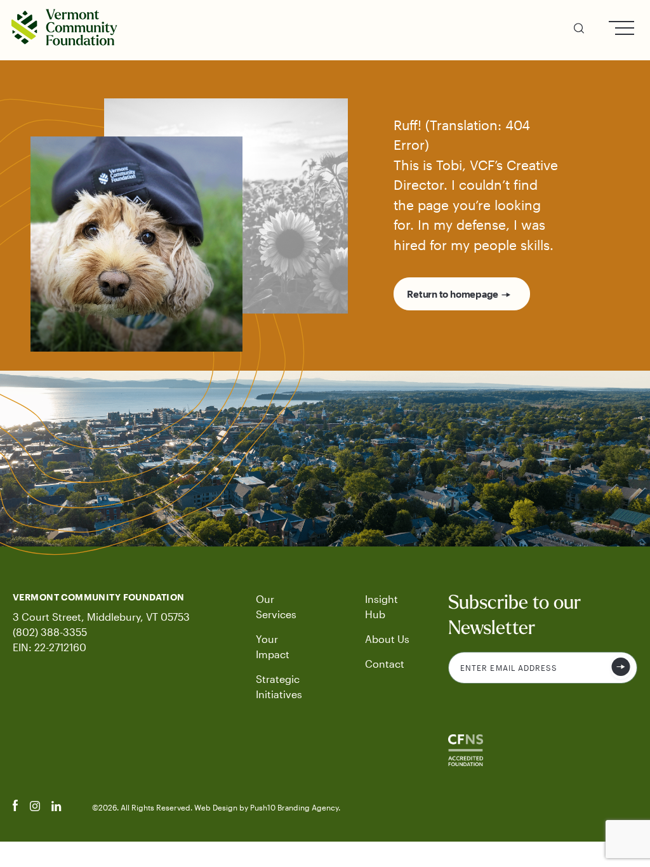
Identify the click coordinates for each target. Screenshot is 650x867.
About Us (387, 639)
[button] (579, 30)
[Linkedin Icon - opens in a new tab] (56, 807)
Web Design (216, 807)
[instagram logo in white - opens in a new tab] (35, 807)
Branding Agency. (308, 807)
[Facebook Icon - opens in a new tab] (15, 807)
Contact (384, 664)
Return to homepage (452, 294)
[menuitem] (579, 30)
